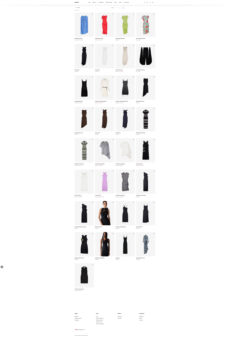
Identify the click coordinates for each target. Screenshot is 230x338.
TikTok (140, 318)
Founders (76, 316)
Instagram (141, 316)
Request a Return (99, 320)
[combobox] (80, 329)
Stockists (119, 318)
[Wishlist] (150, 2)
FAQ (97, 316)
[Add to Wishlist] (93, 14)
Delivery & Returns (99, 318)
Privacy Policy (99, 321)
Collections (77, 320)
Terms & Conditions (100, 323)
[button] (144, 2)
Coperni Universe (78, 318)
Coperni (79, 335)
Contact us (120, 316)
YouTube (141, 320)
